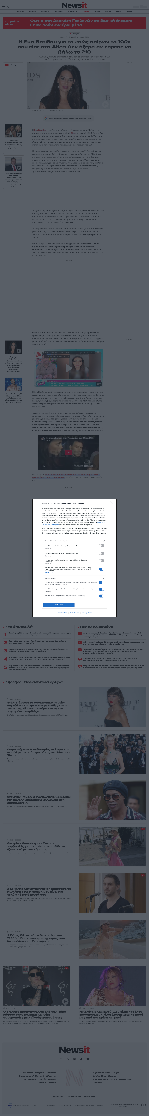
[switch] (101, 545)
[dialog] (74, 558)
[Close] (112, 503)
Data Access (74, 613)
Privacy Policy (87, 613)
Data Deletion (62, 613)
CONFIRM (59, 605)
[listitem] (74, 541)
